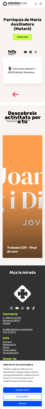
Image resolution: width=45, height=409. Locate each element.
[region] (22, 385)
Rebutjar (22, 403)
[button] (41, 4)
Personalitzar (22, 397)
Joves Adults (9, 350)
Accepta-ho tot (22, 390)
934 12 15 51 (9, 332)
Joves (6, 347)
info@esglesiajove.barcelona (17, 329)
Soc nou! (7, 341)
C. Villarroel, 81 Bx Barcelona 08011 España (12, 320)
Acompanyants (11, 353)
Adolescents (9, 344)
